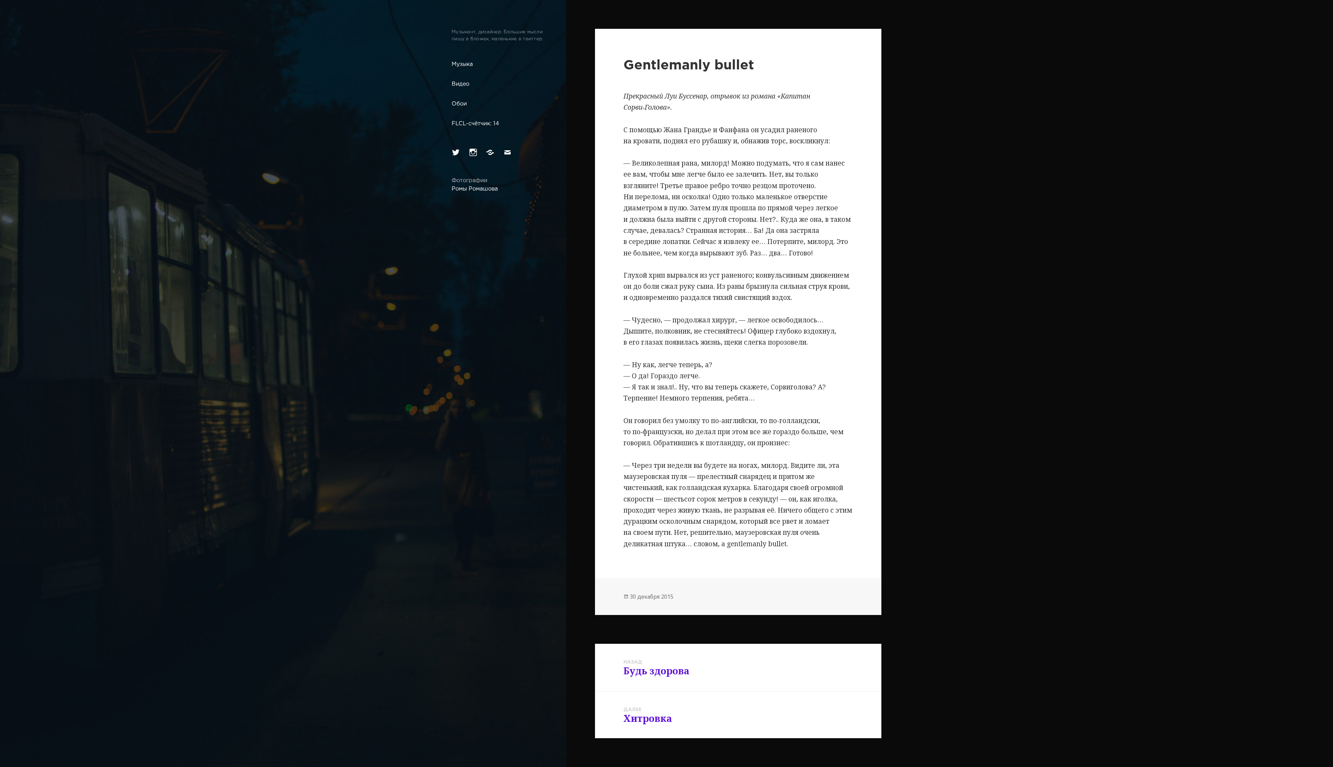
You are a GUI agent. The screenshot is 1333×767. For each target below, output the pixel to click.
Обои (459, 104)
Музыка (462, 64)
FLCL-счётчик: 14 (475, 123)
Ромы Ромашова (475, 189)
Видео (460, 84)
